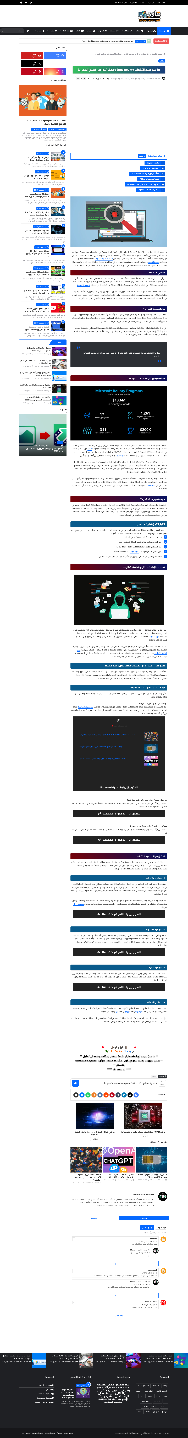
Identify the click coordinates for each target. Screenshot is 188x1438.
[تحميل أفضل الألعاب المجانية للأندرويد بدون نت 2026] (59, 351)
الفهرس (142, 2)
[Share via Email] (76, 1094)
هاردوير (156, 1411)
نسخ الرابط (162, 1083)
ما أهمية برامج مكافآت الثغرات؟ (145, 173)
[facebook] (21, 2)
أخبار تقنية (142, 41)
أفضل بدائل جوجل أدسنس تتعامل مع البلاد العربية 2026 (35, 374)
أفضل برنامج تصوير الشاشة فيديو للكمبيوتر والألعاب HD (37, 310)
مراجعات (154, 1406)
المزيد (39, 30)
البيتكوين (120, 455)
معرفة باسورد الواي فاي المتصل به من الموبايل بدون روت (37, 253)
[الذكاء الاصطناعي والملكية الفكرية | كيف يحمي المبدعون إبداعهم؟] (151, 736)
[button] (65, 435)
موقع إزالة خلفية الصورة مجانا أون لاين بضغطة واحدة (36, 214)
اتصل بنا (28, 1433)
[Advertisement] (117, 120)
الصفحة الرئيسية (161, 2)
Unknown (153, 1238)
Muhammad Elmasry (143, 1194)
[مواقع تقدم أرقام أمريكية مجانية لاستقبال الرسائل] (58, 156)
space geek (152, 1270)
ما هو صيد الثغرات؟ (151, 168)
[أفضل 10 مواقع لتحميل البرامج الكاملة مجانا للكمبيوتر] (43, 435)
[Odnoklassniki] (94, 1094)
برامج (150, 30)
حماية (138, 30)
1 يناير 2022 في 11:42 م (148, 1273)
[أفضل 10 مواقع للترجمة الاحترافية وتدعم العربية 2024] (43, 101)
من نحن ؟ (48, 1389)
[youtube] (26, 2)
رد (73, 1239)
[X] (130, 1094)
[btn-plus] (84, 78)
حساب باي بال (78, 904)
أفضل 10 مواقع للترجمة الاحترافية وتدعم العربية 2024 (47, 122)
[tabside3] (27, 342)
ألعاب (78, 30)
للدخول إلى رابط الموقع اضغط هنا (121, 914)
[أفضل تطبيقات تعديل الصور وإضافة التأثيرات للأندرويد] (58, 271)
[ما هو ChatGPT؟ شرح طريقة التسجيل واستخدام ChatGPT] (151, 761)
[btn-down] (78, 78)
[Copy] (75, 1083)
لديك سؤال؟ (133, 2)
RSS (22, 1433)
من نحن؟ (151, 2)
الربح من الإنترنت (161, 1390)
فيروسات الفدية (83, 285)
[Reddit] (106, 1094)
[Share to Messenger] (82, 1094)
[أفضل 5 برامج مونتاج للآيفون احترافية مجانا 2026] (59, 388)
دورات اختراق (154, 636)
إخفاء (141, 156)
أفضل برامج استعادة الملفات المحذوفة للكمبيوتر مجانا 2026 (38, 398)
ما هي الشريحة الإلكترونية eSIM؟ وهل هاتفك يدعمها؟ (102, 746)
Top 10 (59, 442)
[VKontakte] (100, 1094)
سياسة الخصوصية (44, 1398)
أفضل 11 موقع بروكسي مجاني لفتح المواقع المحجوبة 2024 (67, 1393)
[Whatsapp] (88, 1094)
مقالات (126, 30)
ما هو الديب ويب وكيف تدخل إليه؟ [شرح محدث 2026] (37, 232)
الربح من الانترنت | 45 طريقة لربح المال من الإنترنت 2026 (35, 362)
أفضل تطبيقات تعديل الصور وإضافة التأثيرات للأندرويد (37, 273)
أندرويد (101, 30)
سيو (165, 1401)
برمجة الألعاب (153, 262)
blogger (143, 1218)
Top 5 (139, 1411)
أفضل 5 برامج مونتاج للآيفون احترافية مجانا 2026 (35, 386)
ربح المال (65, 30)
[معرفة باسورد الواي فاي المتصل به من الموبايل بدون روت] (58, 250)
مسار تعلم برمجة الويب (104, 259)
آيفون (89, 30)
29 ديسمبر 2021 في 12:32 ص (139, 1253)
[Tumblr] (118, 1094)
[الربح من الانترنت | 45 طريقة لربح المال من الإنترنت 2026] (59, 364)
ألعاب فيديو (149, 1390)
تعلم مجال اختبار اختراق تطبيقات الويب (143, 184)
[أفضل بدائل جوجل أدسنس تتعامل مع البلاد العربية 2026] (59, 376)
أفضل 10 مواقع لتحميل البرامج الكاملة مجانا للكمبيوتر (43, 450)
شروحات (157, 1401)
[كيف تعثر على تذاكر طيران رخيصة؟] (149, 41)
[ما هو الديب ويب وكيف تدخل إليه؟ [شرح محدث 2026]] (58, 229)
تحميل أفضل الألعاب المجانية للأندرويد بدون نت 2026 (39, 349)
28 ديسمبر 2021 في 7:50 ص (147, 1241)
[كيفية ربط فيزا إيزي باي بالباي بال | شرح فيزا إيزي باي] (58, 289)
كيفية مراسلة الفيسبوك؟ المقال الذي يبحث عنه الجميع (37, 328)
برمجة (112, 30)
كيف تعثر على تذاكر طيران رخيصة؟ (124, 41)
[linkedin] (124, 1094)
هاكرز (89, 449)
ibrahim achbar (151, 1301)
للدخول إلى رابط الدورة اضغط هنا (109, 757)
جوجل (126, 1011)
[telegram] (31, 2)
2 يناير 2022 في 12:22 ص (141, 1284)
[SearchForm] (3, 31)
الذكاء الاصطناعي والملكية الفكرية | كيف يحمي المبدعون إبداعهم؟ (107, 734)
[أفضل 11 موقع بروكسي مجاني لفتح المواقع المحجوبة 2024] (83, 1393)
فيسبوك (138, 1011)
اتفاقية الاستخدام (45, 1393)
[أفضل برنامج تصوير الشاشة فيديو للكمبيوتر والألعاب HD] (58, 308)
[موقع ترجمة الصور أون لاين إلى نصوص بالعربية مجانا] (58, 175)
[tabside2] (43, 342)
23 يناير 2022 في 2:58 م (148, 1304)
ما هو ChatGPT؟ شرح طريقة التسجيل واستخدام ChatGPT (103, 758)
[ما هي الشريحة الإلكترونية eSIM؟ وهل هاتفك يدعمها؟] (151, 748)
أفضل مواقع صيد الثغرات (148, 189)
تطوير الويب (134, 551)
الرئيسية (162, 30)
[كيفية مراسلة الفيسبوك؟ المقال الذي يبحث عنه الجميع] (58, 326)
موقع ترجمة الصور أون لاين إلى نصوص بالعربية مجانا (36, 177)
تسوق (51, 30)
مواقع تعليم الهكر (85, 707)
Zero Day (151, 485)
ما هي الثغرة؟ (153, 163)
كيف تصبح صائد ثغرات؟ (149, 179)
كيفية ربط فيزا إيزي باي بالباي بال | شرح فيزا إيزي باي (36, 292)
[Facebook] (136, 1094)
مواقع (164, 1411)
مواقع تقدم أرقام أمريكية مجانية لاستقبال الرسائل (38, 159)
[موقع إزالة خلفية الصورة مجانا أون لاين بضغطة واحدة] (58, 211)
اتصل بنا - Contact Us (120, 2)
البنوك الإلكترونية (143, 1385)
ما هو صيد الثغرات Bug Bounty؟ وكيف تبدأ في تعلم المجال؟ (115, 53)
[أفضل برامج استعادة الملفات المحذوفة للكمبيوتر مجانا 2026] (59, 400)
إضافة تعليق (119, 1315)
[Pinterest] (112, 1094)
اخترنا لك (58, 342)
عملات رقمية (146, 1401)
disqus (94, 1218)
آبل (117, 1011)
